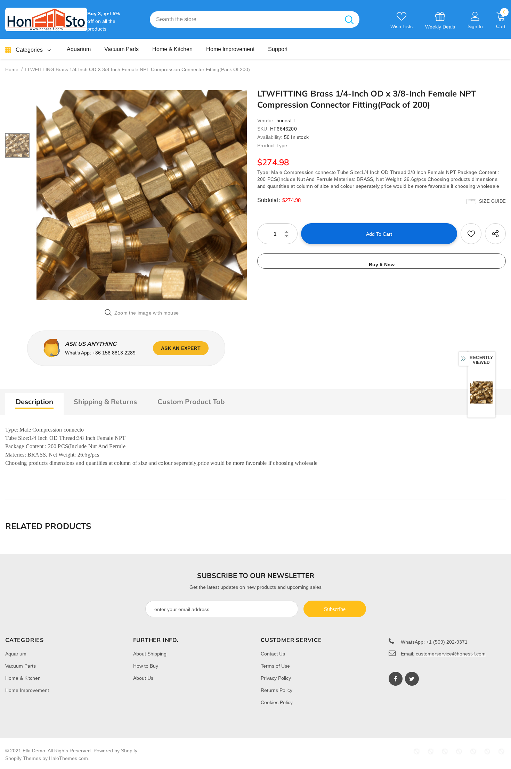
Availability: (270, 137)
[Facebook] (396, 679)
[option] (141, 195)
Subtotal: (268, 200)
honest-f (285, 120)
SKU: (263, 129)
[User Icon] (475, 16)
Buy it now (382, 264)
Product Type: (273, 145)
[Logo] (46, 19)
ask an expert (181, 348)
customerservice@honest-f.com (451, 654)
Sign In (475, 26)
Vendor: (266, 120)
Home (11, 69)
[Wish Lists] (471, 233)
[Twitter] (412, 679)
